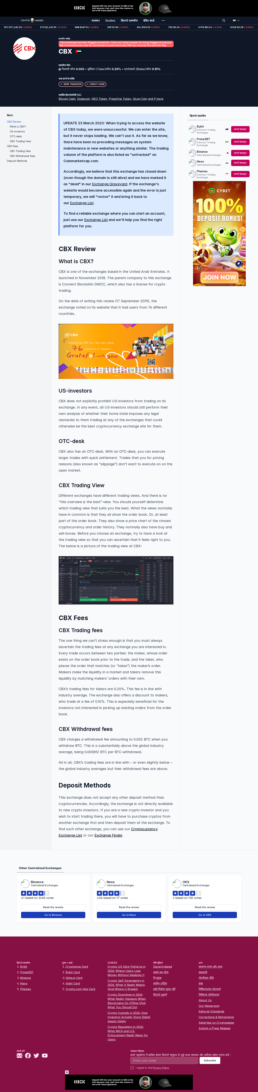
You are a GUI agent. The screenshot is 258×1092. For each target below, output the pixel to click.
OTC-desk (16, 136)
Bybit (200, 126)
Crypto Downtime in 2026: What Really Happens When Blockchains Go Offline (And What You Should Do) (127, 1001)
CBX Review (14, 121)
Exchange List (82, 203)
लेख (201, 983)
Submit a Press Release (214, 1028)
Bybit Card (73, 972)
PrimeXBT (203, 139)
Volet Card (73, 983)
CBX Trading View (20, 141)
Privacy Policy (161, 1067)
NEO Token (99, 99)
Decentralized (162, 966)
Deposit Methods (17, 160)
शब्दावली (203, 972)
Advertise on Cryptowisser (216, 1022)
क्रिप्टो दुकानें (160, 994)
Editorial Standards (211, 1011)
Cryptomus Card (77, 966)
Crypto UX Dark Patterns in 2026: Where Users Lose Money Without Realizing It (126, 971)
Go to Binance (53, 914)
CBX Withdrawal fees (22, 155)
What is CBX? (18, 126)
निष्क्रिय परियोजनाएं (209, 994)
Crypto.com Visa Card (80, 989)
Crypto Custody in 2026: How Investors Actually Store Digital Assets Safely (129, 1017)
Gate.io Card (74, 978)
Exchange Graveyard (109, 184)
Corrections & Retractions (216, 1017)
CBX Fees (12, 146)
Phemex (202, 171)
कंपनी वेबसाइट (240, 129)
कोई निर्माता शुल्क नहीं (164, 989)
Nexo (200, 161)
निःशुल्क (157, 978)
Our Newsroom (209, 1006)
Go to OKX (205, 914)
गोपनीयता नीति (206, 978)
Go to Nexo (129, 914)
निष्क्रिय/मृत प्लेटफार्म (210, 989)
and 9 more (155, 99)
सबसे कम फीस (160, 972)
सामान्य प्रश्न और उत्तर (210, 966)
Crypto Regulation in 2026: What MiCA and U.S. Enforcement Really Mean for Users (128, 1033)
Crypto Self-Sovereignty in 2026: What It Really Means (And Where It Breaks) (126, 985)
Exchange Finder (108, 835)
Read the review (53, 907)
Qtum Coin (140, 99)
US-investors (17, 131)
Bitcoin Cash (67, 99)
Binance (202, 151)
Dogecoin (83, 99)
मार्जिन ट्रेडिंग (160, 983)
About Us (205, 1000)
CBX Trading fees (20, 151)
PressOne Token (120, 99)
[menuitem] (96, 20)
